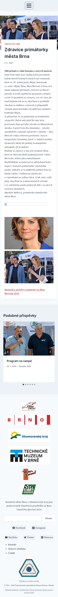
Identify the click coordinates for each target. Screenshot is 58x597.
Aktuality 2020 (12, 44)
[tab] (23, 384)
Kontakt (12, 544)
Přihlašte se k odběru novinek (29, 581)
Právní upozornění (36, 590)
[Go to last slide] (8, 352)
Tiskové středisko (17, 549)
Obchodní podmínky (12, 590)
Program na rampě (19, 361)
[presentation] (29, 339)
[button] (29, 233)
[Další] (50, 352)
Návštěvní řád (24, 590)
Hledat (48, 518)
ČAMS (11, 553)
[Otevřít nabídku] (29, 5)
